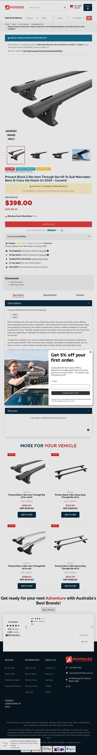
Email (54, 381)
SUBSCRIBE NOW (70, 393)
